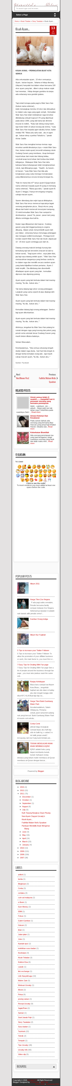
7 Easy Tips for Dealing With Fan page (32, 665)
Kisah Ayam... (22, 29)
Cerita (20, 888)
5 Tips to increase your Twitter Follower (33, 650)
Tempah (21, 1041)
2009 (22, 851)
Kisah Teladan (23, 958)
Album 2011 (35, 584)
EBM (20, 911)
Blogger (41, 771)
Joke (20, 939)
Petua (20, 994)
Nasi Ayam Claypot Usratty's (33, 816)
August (25, 806)
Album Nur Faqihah (38, 635)
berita (20, 879)
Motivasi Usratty (24, 985)
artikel (20, 875)
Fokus (20, 916)
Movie (20, 990)
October (25, 800)
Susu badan (23, 1027)
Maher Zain (22, 981)
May (24, 835)
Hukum (21, 925)
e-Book (21, 902)
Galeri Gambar (24, 921)
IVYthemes (34, 1082)
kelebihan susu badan (27, 948)
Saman (21, 1013)
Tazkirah (21, 1031)
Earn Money (23, 907)
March (25, 842)
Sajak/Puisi (22, 1008)
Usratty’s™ (32, 1080)
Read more (36, 412)
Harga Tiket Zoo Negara (40, 599)
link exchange (23, 971)
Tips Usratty (23, 1045)
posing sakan (23, 999)
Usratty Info (23, 1050)
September (27, 803)
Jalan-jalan (22, 934)
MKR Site (44, 1082)
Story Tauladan (24, 1022)
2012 (22, 790)
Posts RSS (39, 1084)
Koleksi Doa (23, 962)
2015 (22, 787)
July (24, 810)
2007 (22, 858)
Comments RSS (52, 1084)
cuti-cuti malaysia (25, 898)
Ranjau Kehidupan (37, 682)
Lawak (20, 967)
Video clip (22, 1054)
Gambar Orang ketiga (39, 619)
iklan (20, 930)
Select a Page (22, 15)
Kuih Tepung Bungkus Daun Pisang (36, 813)
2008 (22, 854)
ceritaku (21, 893)
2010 (22, 848)
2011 (22, 794)
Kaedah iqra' (23, 944)
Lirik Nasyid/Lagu (25, 976)
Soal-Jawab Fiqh (25, 1017)
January (25, 845)
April (24, 838)
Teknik (20, 1036)
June (24, 832)
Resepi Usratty (24, 1004)
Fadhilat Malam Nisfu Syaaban (34, 823)
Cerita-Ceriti (35, 724)
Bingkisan (22, 884)
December (26, 797)
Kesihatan (22, 953)
